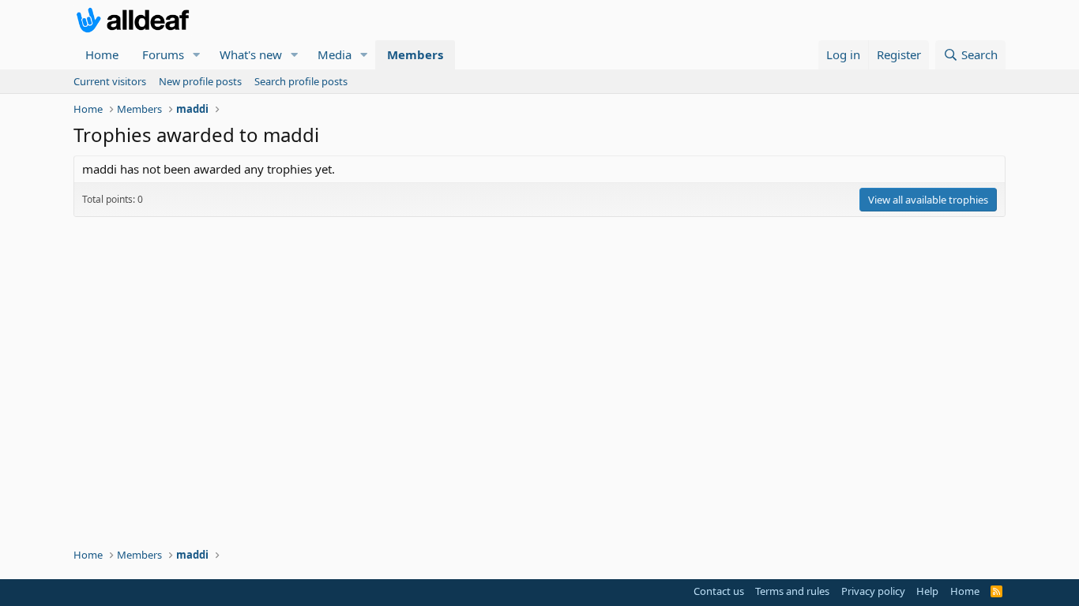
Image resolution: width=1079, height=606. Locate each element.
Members (415, 54)
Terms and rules (792, 591)
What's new (251, 54)
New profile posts (200, 81)
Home (101, 54)
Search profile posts (301, 81)
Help (927, 591)
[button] (197, 54)
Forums (163, 54)
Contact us (719, 591)
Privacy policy (873, 591)
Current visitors (109, 81)
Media (335, 54)
